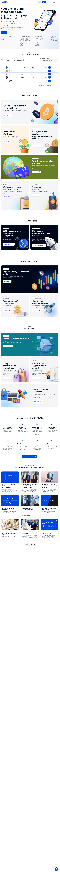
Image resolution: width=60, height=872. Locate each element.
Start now (4, 32)
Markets (14, 2)
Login (39, 2)
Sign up (44, 2)
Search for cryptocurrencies (44, 58)
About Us (32, 2)
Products (25, 2)
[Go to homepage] (5, 2)
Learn (20, 2)
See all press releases (30, 544)
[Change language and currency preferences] (54, 2)
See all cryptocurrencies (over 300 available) (46, 85)
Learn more (36, 401)
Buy (49, 67)
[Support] (56, 869)
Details (46, 67)
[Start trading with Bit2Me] (44, 21)
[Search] (56, 2)
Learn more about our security (30, 456)
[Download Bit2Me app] (50, 2)
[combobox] (49, 60)
